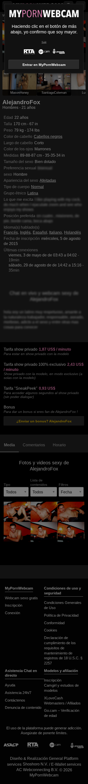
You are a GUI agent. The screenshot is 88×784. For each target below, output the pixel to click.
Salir (44, 42)
